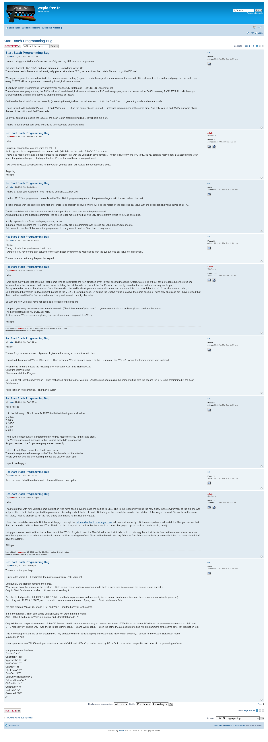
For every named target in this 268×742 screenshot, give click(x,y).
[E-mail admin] (209, 146)
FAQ (252, 33)
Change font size (260, 27)
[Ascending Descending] (163, 704)
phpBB (122, 731)
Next (260, 704)
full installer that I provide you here (94, 522)
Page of (249, 46)
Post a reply (9, 45)
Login (260, 33)
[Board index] (21, 13)
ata (11, 57)
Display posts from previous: (101, 704)
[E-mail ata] (209, 64)
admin (12, 137)
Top (262, 128)
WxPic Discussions (31, 28)
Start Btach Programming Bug (28, 41)
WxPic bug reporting (52, 28)
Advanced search (255, 13)
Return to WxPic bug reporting (19, 718)
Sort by (132, 704)
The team (218, 725)
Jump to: (210, 718)
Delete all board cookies (234, 725)
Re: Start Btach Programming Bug (27, 133)
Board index (14, 28)
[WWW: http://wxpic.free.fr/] (214, 146)
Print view (254, 27)
